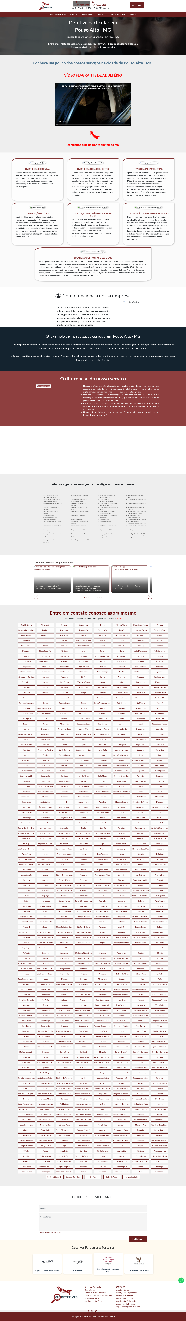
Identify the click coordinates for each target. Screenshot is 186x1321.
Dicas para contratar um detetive (98, 1295)
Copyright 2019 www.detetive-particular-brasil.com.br (93, 1316)
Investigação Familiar (124, 1295)
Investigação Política (124, 1298)
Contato (132, 14)
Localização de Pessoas (125, 1304)
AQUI (119, 618)
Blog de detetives (117, 14)
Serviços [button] (100, 14)
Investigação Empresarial (126, 1293)
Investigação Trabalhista (126, 1301)
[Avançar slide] (150, 597)
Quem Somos (90, 1290)
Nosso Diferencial (91, 1298)
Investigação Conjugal (125, 1290)
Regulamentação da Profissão (128, 1307)
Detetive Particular (58, 14)
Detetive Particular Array (94, 1293)
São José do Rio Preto (93, 1301)
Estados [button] (73, 14)
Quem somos (87, 14)
